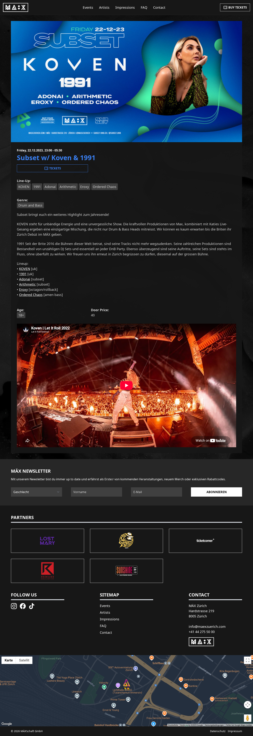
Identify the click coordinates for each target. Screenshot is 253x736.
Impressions (125, 7)
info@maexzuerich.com (207, 626)
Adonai (24, 279)
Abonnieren (217, 492)
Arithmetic (27, 284)
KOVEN (24, 268)
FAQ (144, 7)
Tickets (55, 168)
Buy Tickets (237, 7)
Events (88, 7)
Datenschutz (218, 731)
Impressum (235, 731)
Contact (159, 7)
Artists (104, 7)
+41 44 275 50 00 (202, 631)
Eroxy (23, 289)
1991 (22, 274)
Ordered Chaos (31, 294)
